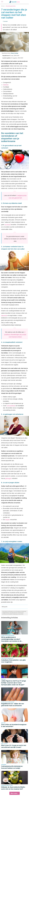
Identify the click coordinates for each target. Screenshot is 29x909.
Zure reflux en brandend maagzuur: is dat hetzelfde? (14, 725)
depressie (4, 315)
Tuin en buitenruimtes (7, 658)
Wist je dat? (4, 743)
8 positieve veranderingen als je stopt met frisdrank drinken (15, 334)
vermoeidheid (11, 405)
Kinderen (3, 764)
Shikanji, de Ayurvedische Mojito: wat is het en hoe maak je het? (13, 788)
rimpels (7, 519)
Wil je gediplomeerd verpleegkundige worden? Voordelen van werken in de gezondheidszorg (11, 639)
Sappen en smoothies (7, 785)
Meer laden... (14, 793)
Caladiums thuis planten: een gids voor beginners (13, 661)
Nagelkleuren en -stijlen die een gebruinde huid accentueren (12, 704)
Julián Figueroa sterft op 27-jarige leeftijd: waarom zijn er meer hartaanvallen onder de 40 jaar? (13, 683)
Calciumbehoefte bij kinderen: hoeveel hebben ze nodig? (12, 767)
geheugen (8, 478)
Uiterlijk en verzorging (7, 635)
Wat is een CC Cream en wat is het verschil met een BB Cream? (13, 746)
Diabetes (5, 84)
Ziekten (3, 679)
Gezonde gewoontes (11, 6)
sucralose (7, 224)
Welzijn (3, 6)
